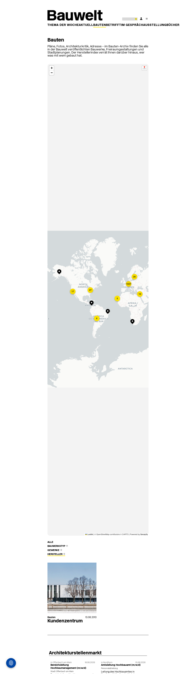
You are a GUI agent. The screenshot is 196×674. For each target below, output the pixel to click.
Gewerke (53, 550)
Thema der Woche (63, 25)
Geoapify (144, 534)
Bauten (99, 25)
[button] (60, 272)
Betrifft (113, 25)
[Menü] (147, 19)
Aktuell (86, 25)
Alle (50, 542)
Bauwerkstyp (56, 546)
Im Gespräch (132, 25)
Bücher (172, 25)
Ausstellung (154, 25)
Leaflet (90, 534)
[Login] (141, 19)
